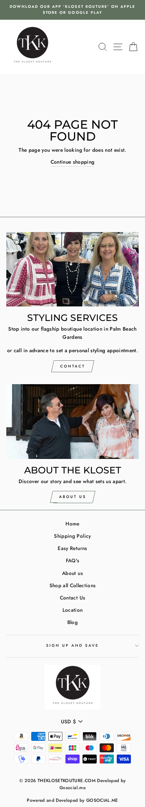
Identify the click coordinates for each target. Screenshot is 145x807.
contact (72, 366)
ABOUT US (72, 496)
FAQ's (73, 560)
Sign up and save (72, 645)
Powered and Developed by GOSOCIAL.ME (72, 800)
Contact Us (72, 597)
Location (72, 610)
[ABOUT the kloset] (72, 421)
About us (72, 573)
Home (72, 523)
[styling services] (72, 269)
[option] (72, 10)
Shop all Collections (72, 585)
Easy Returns (72, 548)
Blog (72, 622)
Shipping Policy (72, 536)
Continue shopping (73, 161)
